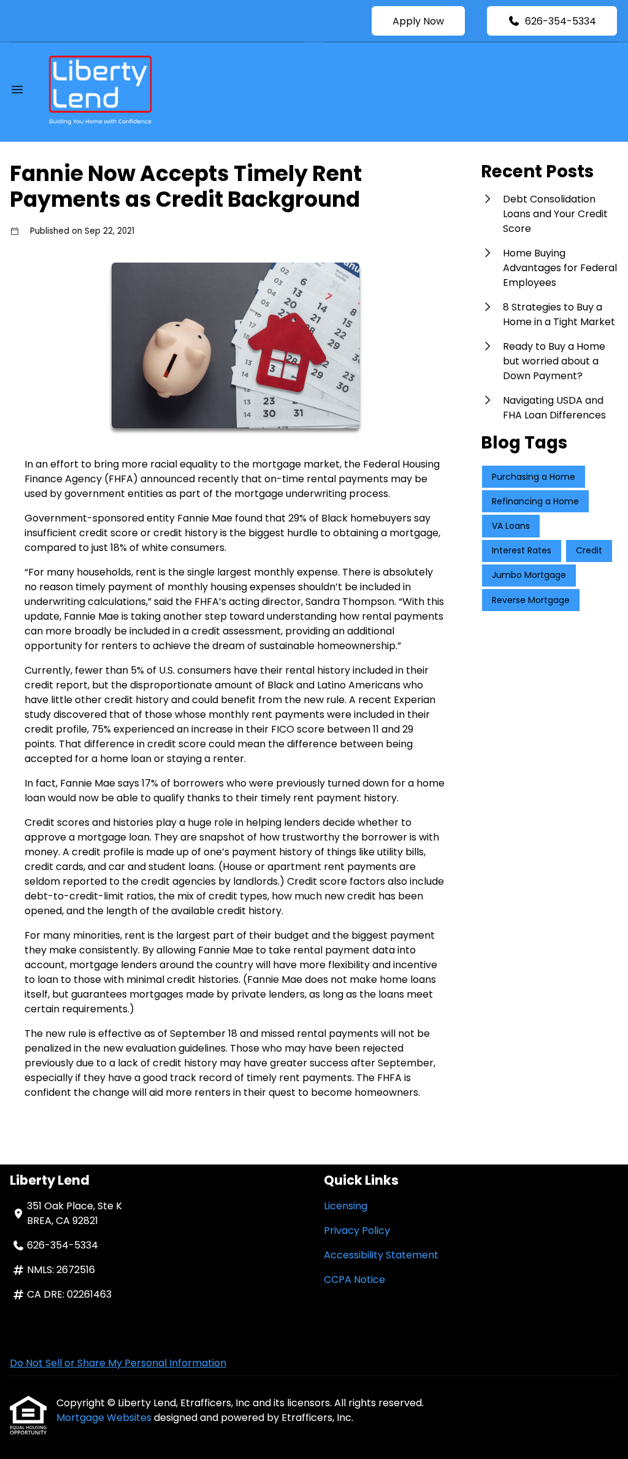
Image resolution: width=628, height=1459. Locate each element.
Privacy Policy (357, 1230)
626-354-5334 (560, 21)
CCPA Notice (354, 1279)
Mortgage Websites (105, 1418)
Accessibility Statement (381, 1255)
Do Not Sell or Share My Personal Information (118, 1363)
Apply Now (418, 21)
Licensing (345, 1206)
